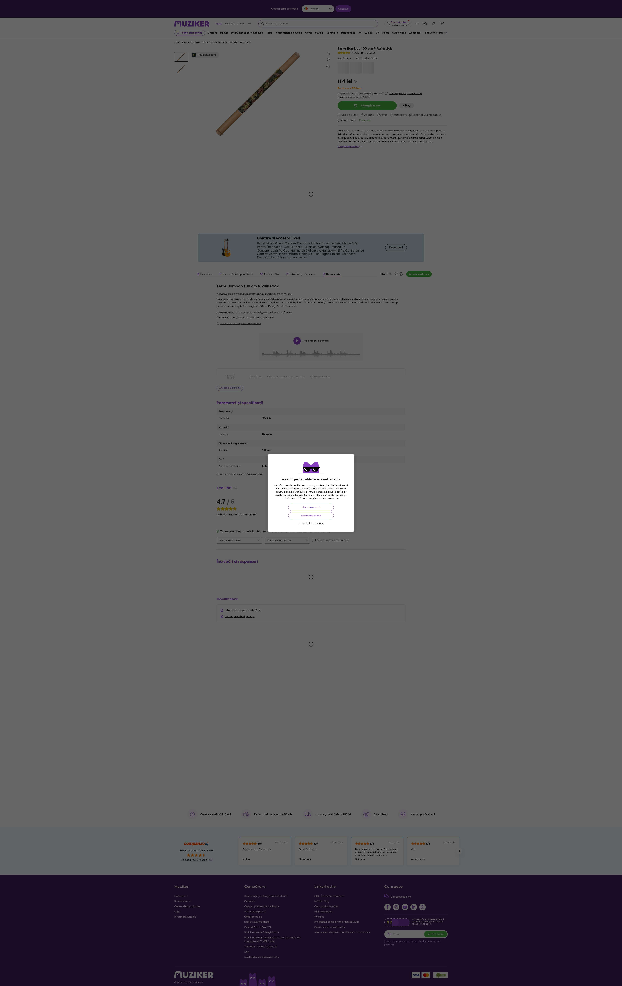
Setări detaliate (311, 516)
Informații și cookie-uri (311, 523)
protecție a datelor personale (321, 498)
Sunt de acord (311, 507)
